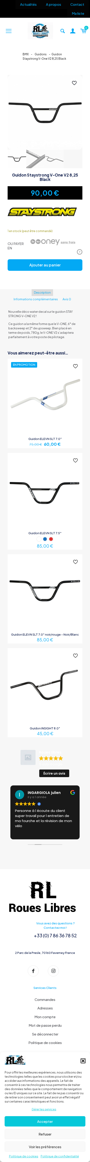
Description (42, 292)
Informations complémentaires (36, 299)
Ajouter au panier (45, 264)
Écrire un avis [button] (54, 773)
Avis (67, 299)
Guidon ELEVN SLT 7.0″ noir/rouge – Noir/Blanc (45, 634)
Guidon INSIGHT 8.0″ (45, 728)
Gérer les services (44, 1109)
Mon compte (45, 1017)
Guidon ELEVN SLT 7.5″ (45, 533)
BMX (26, 54)
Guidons (41, 54)
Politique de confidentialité (60, 1156)
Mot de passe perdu (45, 1025)
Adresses (45, 1008)
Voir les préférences (45, 1146)
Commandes (45, 999)
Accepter (45, 1121)
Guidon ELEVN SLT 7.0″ (45, 439)
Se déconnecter (45, 1034)
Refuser (45, 1134)
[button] (83, 1061)
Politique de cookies (23, 1156)
